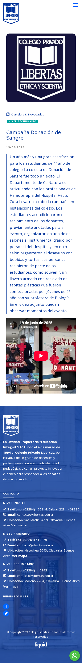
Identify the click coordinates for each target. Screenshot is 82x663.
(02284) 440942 (34, 570)
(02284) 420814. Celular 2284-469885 (50, 509)
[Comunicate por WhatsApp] (74, 655)
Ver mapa (18, 525)
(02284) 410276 (34, 539)
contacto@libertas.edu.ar (35, 514)
